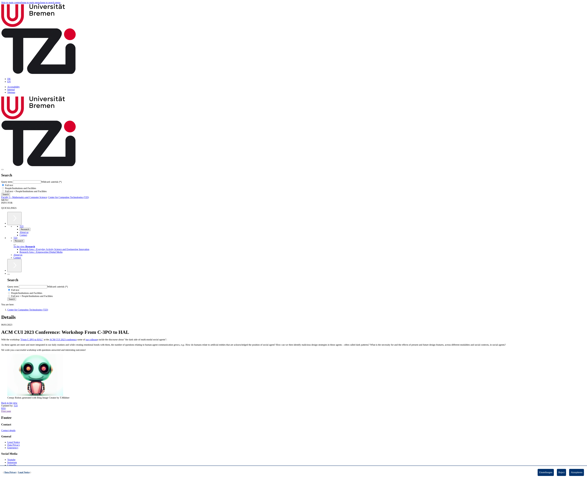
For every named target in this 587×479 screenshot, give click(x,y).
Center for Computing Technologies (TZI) (68, 197)
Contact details (8, 430)
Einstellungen (545, 472)
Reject (561, 472)
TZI (16, 405)
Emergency (12, 447)
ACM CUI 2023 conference (63, 339)
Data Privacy (13, 445)
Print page (6, 411)
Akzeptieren (576, 472)
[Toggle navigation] (2, 169)
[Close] (14, 244)
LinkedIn (11, 465)
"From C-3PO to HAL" (31, 339)
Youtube (11, 459)
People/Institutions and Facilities (20, 188)
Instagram (12, 462)
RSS (3, 408)
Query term (7, 182)
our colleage (91, 339)
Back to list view (9, 403)
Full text (8, 185)
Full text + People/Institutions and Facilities (25, 191)
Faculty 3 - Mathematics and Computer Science (24, 197)
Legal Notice (13, 442)
